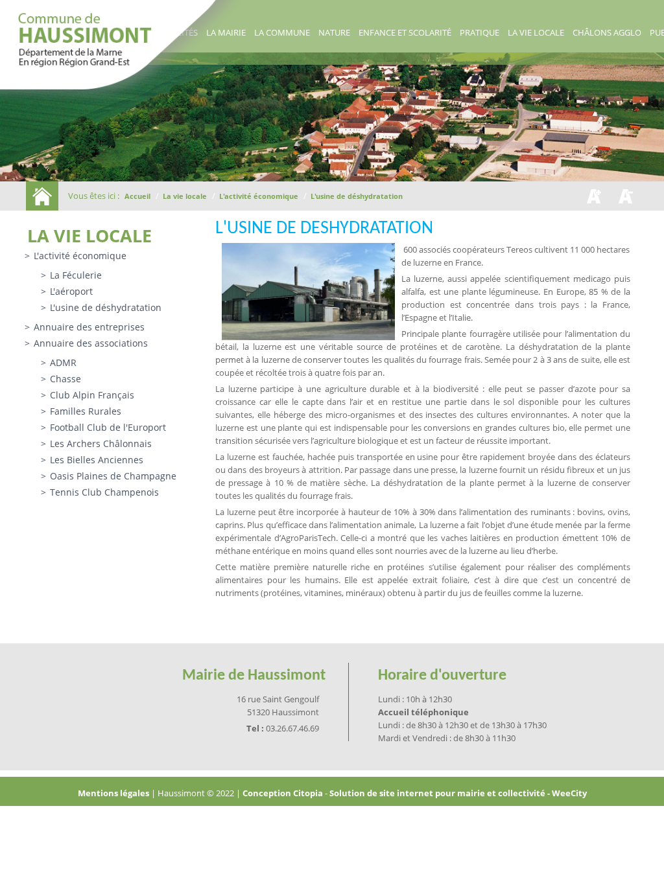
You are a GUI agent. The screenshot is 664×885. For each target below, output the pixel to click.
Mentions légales (114, 793)
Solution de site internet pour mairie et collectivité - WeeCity (458, 793)
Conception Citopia (283, 793)
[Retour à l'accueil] (42, 196)
